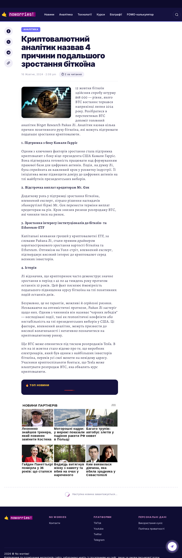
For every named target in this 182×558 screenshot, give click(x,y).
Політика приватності (151, 528)
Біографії (116, 14)
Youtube (98, 528)
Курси (101, 14)
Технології (85, 14)
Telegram (99, 539)
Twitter (98, 534)
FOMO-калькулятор (140, 14)
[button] (176, 14)
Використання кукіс (150, 522)
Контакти (54, 522)
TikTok (97, 522)
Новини (49, 14)
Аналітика (66, 14)
